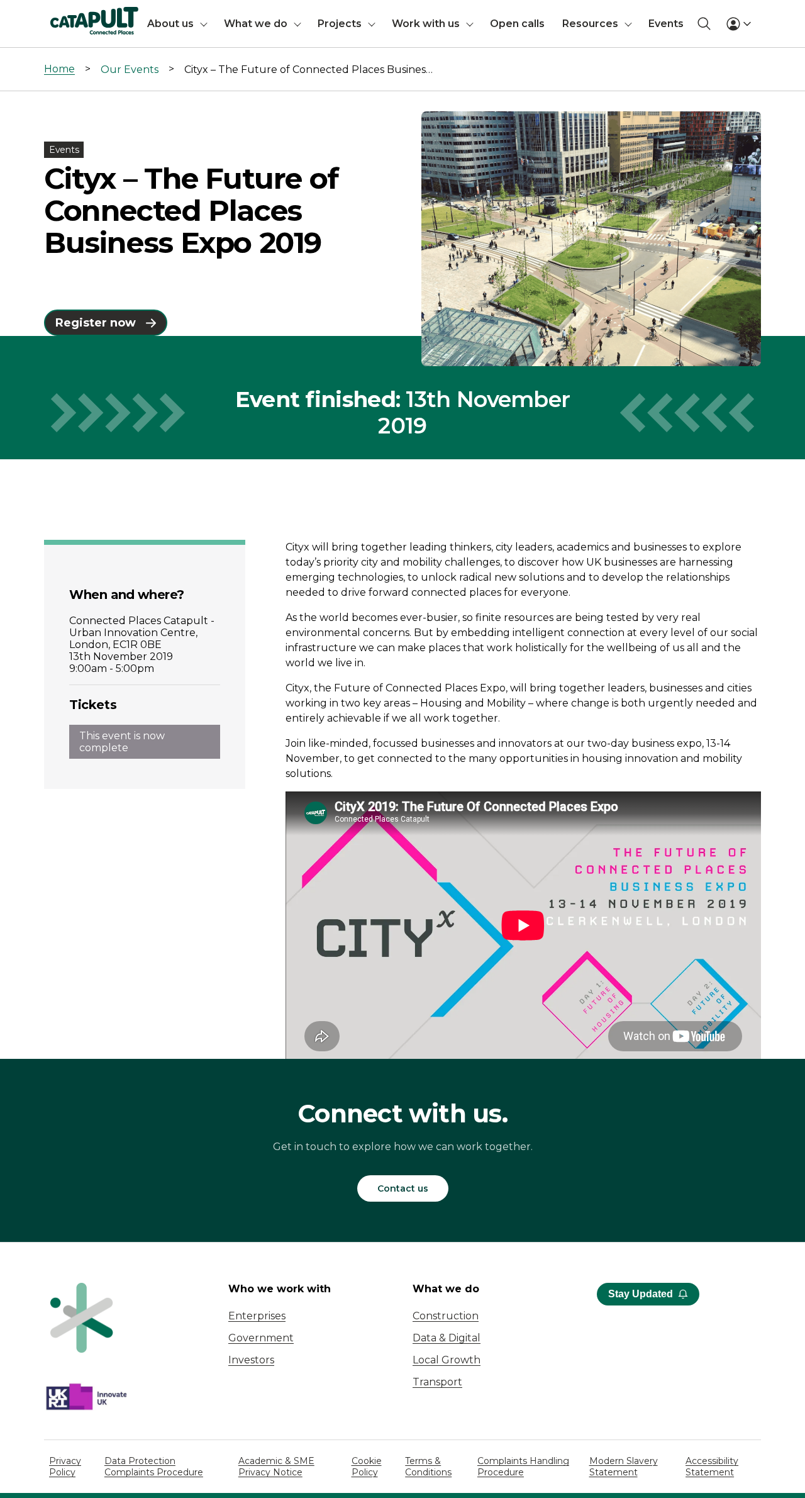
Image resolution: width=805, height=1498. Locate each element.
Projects (340, 24)
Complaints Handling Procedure (523, 1466)
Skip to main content (61, 15)
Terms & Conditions (428, 1466)
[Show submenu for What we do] (297, 23)
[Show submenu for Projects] (371, 23)
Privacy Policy (65, 1466)
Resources (590, 24)
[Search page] (704, 23)
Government (261, 1338)
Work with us (426, 24)
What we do (255, 24)
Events (666, 24)
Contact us (402, 1188)
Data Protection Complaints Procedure (153, 1466)
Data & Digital (446, 1338)
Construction (446, 1316)
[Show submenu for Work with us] (469, 23)
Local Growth (446, 1360)
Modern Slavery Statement (623, 1466)
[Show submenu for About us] (203, 23)
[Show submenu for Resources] (628, 23)
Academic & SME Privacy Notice (276, 1466)
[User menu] (738, 23)
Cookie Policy (367, 1466)
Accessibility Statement (712, 1466)
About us (170, 24)
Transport (437, 1382)
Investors (251, 1360)
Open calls (517, 24)
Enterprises (257, 1316)
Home (59, 69)
